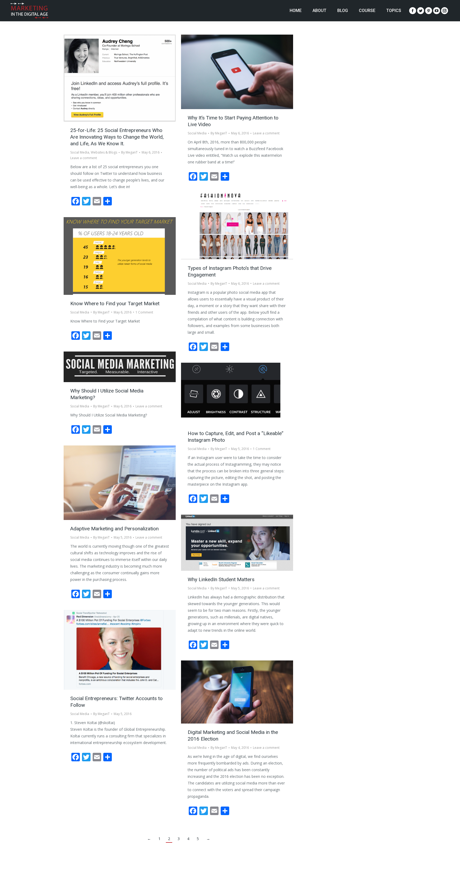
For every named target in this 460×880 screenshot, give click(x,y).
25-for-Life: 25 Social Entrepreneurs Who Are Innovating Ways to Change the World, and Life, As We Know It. (117, 137)
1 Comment (144, 312)
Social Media (79, 152)
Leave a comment (83, 158)
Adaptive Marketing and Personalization (114, 529)
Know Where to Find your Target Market (114, 303)
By (129, 152)
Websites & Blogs (104, 152)
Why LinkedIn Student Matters (221, 579)
